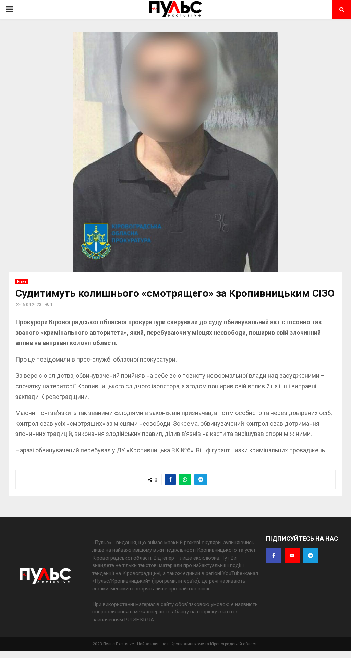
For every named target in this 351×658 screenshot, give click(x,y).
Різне (21, 281)
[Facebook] (273, 555)
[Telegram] (310, 555)
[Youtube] (292, 555)
